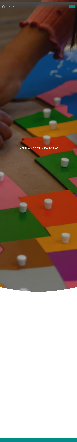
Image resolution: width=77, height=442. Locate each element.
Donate (72, 6)
